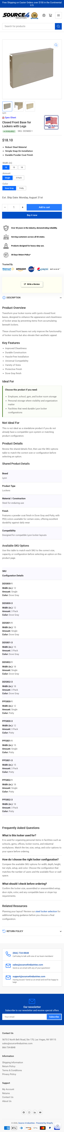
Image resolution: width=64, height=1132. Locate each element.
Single (7, 178)
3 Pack (19, 178)
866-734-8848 (8, 1047)
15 (14, 167)
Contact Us (7, 1097)
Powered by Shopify (44, 1123)
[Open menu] (58, 15)
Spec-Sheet (10, 117)
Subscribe (54, 1016)
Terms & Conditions (12, 1070)
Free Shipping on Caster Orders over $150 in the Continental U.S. (32, 4)
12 (6, 167)
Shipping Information (12, 1062)
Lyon (4, 113)
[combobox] (32, 26)
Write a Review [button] (33, 284)
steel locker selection (46, 911)
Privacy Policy (9, 1074)
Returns (6, 1093)
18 (22, 167)
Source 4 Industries (26, 1123)
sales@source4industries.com (17, 1043)
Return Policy (8, 1066)
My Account (8, 1089)
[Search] (58, 26)
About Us (6, 1101)
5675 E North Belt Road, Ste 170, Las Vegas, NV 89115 (29, 1039)
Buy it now (32, 215)
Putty (21, 188)
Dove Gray (9, 188)
